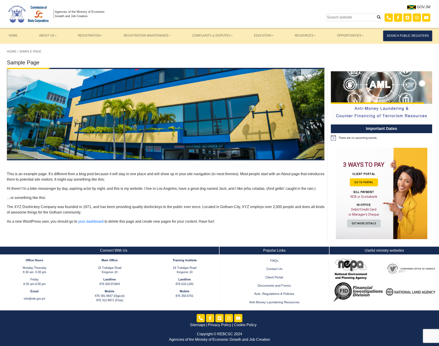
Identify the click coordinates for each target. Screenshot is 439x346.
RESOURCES (304, 35)
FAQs (274, 260)
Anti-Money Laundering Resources (274, 302)
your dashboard (91, 221)
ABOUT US (46, 35)
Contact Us (274, 269)
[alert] (381, 137)
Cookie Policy (245, 325)
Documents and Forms (274, 285)
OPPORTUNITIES (349, 35)
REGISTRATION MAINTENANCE (146, 35)
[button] (364, 193)
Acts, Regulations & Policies (274, 294)
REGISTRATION (89, 35)
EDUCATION (262, 35)
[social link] (389, 17)
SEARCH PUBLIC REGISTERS (408, 35)
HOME (13, 35)
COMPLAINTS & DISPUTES (211, 35)
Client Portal (274, 277)
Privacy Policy (219, 325)
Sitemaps (197, 325)
